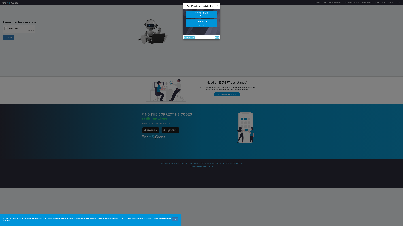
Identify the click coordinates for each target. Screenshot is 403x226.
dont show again (189, 37)
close (217, 37)
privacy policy (92, 218)
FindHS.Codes (7, 218)
